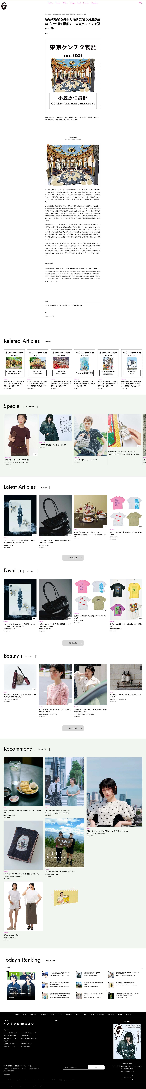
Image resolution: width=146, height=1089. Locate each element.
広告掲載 (33, 1086)
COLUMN (101, 1014)
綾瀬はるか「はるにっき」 (10, 1046)
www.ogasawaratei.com (52, 271)
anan (5, 1080)
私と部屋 (6, 1041)
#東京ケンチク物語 (49, 316)
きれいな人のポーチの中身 (10, 1038)
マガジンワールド (26, 1086)
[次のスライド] (7, 468)
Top (45, 14)
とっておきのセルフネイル (10, 1035)
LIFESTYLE (78, 1014)
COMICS (93, 1014)
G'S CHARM (43, 1014)
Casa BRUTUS (28, 1080)
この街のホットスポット (26, 1043)
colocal (49, 1080)
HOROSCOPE (111, 1014)
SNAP (24, 1014)
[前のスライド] (5, 468)
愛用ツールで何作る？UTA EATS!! (28, 1038)
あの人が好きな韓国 (25, 1046)
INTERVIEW (69, 1014)
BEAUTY (52, 1014)
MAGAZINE (128, 1014)
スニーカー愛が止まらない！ (10, 1032)
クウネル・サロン (63, 1080)
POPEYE (14, 1080)
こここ (69, 1080)
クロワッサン (20, 1080)
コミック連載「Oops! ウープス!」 (29, 1032)
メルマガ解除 (7, 1074)
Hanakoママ (55, 1080)
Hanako (34, 1080)
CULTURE (60, 1014)
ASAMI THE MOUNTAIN (9, 1043)
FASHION (17, 1014)
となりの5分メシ (25, 1035)
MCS (74, 1080)
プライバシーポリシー (21, 1068)
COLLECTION (33, 1014)
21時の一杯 (23, 1041)
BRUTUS (9, 1080)
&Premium (39, 1080)
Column (49, 14)
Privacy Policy (40, 1086)
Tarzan (44, 1080)
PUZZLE (120, 1014)
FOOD (85, 1014)
